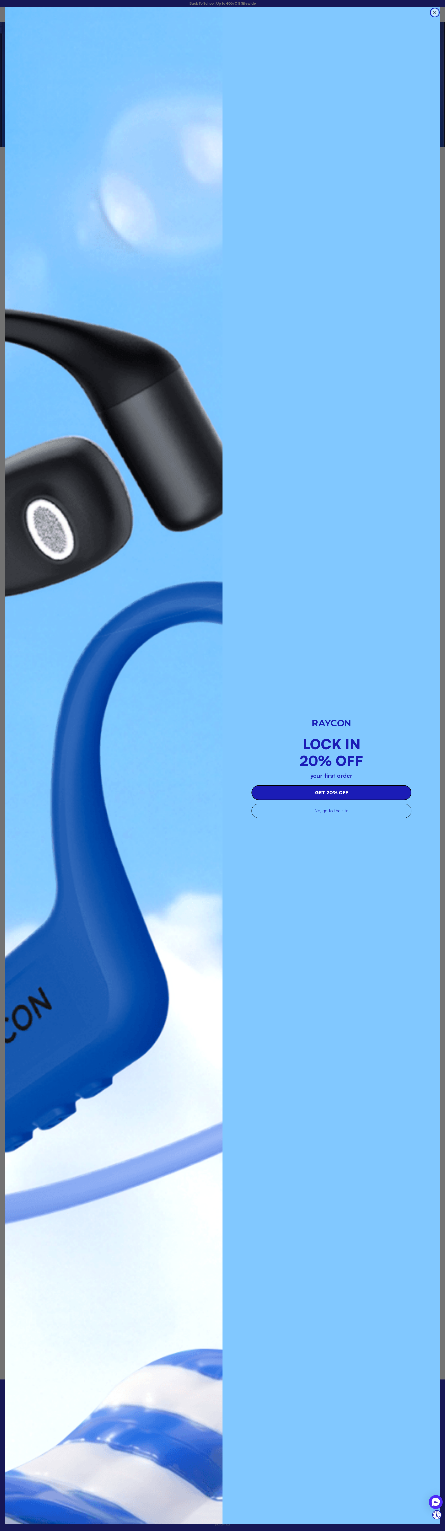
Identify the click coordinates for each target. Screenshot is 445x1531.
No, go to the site (331, 810)
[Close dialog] (435, 12)
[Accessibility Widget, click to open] (437, 1514)
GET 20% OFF (331, 792)
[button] (436, 1502)
